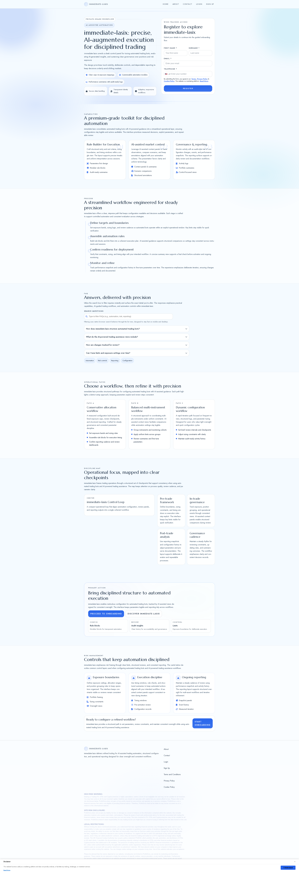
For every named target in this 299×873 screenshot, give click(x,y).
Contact (187, 4)
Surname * (194, 48)
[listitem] (136, 328)
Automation (90, 360)
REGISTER (188, 88)
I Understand (288, 868)
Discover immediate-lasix (144, 613)
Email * (168, 58)
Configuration (127, 360)
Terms (193, 79)
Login (199, 4)
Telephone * (170, 69)
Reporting (114, 360)
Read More (204, 81)
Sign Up (210, 4)
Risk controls (102, 360)
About (176, 4)
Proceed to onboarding (106, 613)
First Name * (170, 48)
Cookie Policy (169, 81)
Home (165, 4)
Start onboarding (202, 723)
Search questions (93, 311)
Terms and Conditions (172, 774)
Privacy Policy (202, 79)
